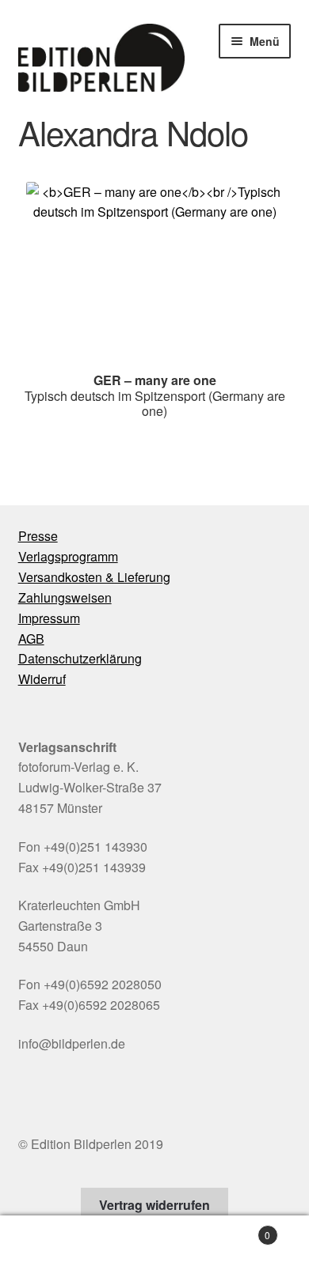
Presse (38, 536)
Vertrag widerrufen (154, 1205)
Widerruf (42, 679)
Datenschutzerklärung (80, 658)
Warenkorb (238, 1229)
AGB (31, 638)
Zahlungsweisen (65, 597)
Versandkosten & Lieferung (94, 577)
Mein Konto (51, 1243)
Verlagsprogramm (68, 556)
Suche (154, 1243)
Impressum (49, 618)
